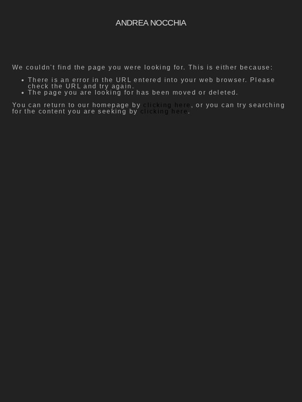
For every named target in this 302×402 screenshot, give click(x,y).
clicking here (167, 105)
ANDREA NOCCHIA (151, 22)
